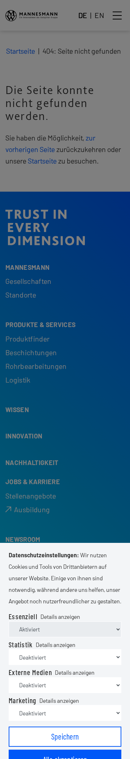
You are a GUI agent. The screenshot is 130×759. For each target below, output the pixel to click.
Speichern (65, 736)
